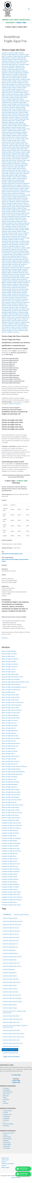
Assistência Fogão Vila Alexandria (10, 238)
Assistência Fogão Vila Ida (16, 267)
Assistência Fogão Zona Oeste (10, 330)
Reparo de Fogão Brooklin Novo (10, 746)
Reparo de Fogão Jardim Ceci (9, 787)
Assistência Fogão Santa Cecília (17, 218)
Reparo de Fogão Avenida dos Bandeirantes (13, 771)
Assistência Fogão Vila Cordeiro (19, 249)
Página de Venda (15, 1177)
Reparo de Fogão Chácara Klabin (10, 707)
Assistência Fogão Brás (9, 969)
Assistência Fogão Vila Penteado (18, 297)
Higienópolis (6, 1118)
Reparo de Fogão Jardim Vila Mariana (11, 705)
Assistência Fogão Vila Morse (18, 287)
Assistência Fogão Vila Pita (19, 304)
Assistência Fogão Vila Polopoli (10, 305)
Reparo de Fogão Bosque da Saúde (11, 792)
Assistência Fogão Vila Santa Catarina (19, 314)
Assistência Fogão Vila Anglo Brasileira (19, 243)
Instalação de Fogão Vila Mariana (10, 884)
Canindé (5, 1112)
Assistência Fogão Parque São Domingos (12, 205)
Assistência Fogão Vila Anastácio (10, 241)
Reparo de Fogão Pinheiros (9, 741)
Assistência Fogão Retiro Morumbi (11, 216)
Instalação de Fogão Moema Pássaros (12, 899)
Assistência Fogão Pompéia (18, 211)
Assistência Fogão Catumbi (23, 86)
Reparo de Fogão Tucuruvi (9, 669)
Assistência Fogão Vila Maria (17, 276)
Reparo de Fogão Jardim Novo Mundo (12, 799)
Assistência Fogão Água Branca (10, 54)
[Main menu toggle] (28, 9)
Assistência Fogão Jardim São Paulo (11, 170)
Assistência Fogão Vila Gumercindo (11, 264)
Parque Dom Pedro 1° (9, 1133)
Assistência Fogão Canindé (10, 985)
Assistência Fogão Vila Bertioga (10, 244)
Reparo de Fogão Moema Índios (10, 735)
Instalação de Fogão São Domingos (11, 843)
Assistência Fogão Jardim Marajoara (11, 158)
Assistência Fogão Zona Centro (13, 327)
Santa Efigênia (7, 1144)
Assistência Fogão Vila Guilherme (21, 262)
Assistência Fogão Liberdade (19, 178)
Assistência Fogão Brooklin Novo (11, 963)
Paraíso (5, 1135)
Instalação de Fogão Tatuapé (9, 876)
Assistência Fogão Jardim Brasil (19, 135)
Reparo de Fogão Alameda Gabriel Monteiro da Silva (15, 682)
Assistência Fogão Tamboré (22, 229)
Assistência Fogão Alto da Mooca (11, 931)
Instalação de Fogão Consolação (10, 887)
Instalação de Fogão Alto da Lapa (10, 848)
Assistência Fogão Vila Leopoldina (11, 274)
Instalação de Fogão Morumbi (9, 853)
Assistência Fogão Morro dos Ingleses (12, 185)
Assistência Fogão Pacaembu (11, 188)
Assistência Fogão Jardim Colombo (11, 137)
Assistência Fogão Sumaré (19, 226)
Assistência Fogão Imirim (8, 120)
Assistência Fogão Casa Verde (10, 992)
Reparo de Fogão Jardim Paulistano (11, 684)
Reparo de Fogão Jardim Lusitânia (11, 810)
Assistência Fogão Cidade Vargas (10, 105)
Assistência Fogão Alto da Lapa (10, 61)
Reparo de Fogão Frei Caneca (9, 720)
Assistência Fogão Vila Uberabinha (17, 323)
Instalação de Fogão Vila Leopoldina (11, 838)
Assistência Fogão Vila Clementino (11, 248)
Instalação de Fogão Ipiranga (9, 881)
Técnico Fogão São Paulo (13, 50)
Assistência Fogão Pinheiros (9, 208)
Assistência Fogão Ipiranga (9, 124)
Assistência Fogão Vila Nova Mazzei (11, 292)
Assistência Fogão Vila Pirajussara (14, 302)
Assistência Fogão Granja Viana (10, 115)
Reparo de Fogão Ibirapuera (9, 733)
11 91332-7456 (16, 1080)
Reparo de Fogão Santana (8, 671)
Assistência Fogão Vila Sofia (14, 319)
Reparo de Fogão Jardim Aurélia (10, 700)
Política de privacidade (8, 1163)
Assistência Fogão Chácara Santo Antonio (13, 1036)
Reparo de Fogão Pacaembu (9, 802)
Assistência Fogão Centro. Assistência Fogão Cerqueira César (14, 1011)
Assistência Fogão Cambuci (10, 976)
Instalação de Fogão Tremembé (10, 846)
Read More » (5, 638)
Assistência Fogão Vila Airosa (18, 236)
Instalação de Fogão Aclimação (10, 879)
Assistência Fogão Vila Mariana (19, 279)
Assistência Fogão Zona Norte (20, 328)
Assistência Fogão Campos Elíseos (11, 79)
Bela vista (6, 1095)
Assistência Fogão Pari (19, 193)
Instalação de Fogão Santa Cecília (11, 863)
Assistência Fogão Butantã (14, 76)
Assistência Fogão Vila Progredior (18, 307)
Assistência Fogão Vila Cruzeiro (10, 251)
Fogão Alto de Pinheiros (13, 332)
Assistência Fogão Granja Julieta (20, 114)
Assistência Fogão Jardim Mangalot (20, 157)
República (6, 1140)
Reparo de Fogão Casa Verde (9, 666)
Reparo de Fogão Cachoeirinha (10, 664)
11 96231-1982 (20, 23)
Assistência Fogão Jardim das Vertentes (19, 145)
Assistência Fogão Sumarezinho (10, 228)
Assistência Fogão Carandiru (14, 81)
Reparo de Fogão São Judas (9, 779)
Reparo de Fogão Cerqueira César (11, 712)
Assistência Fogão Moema (9, 183)
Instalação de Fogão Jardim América (11, 905)
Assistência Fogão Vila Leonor (20, 272)
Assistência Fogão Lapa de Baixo (17, 175)
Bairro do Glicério (7, 1092)
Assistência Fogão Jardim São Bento (16, 168)
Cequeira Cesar (7, 1114)
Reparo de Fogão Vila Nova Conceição (12, 812)
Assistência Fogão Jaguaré (9, 129)
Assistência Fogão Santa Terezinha (11, 219)
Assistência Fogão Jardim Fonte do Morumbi (18, 150)
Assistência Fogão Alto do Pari (18, 62)
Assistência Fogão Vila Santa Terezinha (12, 315)
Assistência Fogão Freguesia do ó (20, 110)
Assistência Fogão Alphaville (10, 918)
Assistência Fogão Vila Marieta (10, 281)
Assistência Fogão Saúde (12, 224)
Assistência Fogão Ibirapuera (21, 119)
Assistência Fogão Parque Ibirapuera (11, 200)
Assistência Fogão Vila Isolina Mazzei (11, 271)
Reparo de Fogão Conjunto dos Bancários (13, 702)
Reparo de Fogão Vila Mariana (9, 725)
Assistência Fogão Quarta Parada (10, 213)
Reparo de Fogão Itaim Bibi (9, 758)
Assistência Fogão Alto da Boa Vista (16, 59)
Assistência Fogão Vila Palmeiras (10, 295)
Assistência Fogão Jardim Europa (10, 147)
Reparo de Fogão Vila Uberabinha (10, 797)
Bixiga (4, 1097)
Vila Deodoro (6, 1148)
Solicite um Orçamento (15, 403)
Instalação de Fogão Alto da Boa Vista (12, 825)
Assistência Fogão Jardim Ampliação (11, 132)
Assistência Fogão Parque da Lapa (11, 195)
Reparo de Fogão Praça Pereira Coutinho (12, 805)
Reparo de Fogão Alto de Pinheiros (11, 738)
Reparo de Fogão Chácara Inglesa (11, 789)
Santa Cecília (6, 1142)
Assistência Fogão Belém (8, 67)
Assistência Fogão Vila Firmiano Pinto (11, 257)
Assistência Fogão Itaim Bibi (14, 125)
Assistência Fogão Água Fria (10, 1049)
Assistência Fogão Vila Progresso (10, 309)
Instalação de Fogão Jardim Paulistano (12, 897)
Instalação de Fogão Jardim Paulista (11, 892)
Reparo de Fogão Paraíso (8, 692)
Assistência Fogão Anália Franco (10, 64)
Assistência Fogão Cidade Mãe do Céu (12, 1043)
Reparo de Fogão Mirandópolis (10, 784)
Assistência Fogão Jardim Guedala (11, 152)
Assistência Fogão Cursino (9, 109)
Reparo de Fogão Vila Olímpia (9, 776)
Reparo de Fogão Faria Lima (9, 723)
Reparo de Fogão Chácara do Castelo (11, 710)
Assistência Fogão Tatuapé (9, 231)
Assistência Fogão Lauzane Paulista (11, 176)
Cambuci (5, 1103)
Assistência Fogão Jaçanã (18, 127)
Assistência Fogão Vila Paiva (19, 294)
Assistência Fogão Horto (15, 117)
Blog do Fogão (5, 1167)
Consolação (6, 1116)
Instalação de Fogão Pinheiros (10, 889)
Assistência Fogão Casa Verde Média (12, 1001)
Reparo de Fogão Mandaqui (9, 651)
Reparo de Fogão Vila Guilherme (10, 659)
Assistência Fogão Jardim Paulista (16, 162)
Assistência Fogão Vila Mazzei (20, 284)
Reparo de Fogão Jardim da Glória (11, 697)
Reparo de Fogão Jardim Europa (10, 815)
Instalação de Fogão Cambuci (9, 874)
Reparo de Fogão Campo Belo (9, 751)
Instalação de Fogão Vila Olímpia (10, 833)
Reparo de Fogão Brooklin (8, 748)
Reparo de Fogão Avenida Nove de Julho (12, 676)
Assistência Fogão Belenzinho (10, 947)
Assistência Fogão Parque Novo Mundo (17, 203)
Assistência (5, 53)
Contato (4, 1165)
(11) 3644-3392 (16, 1075)
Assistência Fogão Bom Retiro (16, 69)
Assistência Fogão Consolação (17, 107)
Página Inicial (5, 1158)
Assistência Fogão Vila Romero (10, 312)
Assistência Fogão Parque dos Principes (17, 198)
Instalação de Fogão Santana (9, 861)
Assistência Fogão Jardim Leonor (10, 155)
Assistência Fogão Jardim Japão (20, 153)
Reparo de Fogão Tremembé (9, 653)
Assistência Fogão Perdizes (22, 206)
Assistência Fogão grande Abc (10, 112)
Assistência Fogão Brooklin (15, 72)
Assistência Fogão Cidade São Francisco (18, 104)
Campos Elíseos (7, 1110)
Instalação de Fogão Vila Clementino (11, 828)
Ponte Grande (7, 1136)
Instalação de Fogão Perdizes (9, 840)
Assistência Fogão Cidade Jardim (10, 100)
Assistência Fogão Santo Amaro (18, 221)
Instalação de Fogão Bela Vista (10, 866)
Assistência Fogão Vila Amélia (16, 239)
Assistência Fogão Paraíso (13, 191)
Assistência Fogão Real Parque (19, 214)
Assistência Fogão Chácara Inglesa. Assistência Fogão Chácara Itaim (15, 1026)
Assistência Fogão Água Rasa (15, 56)
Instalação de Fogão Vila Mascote (11, 871)
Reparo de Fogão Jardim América (10, 756)
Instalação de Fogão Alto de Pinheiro (11, 851)
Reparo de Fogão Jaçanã (8, 656)
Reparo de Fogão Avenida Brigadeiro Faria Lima (14, 687)
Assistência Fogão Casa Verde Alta (12, 995)
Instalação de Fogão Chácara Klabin (11, 822)
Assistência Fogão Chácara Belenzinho (12, 91)
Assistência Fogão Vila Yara (9, 325)
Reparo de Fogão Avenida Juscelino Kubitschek (14, 766)
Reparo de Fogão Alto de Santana (10, 761)
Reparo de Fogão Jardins (8, 753)
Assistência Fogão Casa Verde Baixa (14, 84)
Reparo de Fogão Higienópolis (9, 730)
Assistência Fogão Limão (8, 180)
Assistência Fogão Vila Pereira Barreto (12, 299)
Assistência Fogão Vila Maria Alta (10, 277)
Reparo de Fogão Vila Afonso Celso (11, 689)
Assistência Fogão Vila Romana (20, 310)
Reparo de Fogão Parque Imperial (10, 782)
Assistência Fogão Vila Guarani (14, 261)
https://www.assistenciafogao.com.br (12, 553)
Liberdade (6, 1120)
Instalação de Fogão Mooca (9, 856)
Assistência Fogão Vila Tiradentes (10, 322)
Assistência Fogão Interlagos (16, 122)
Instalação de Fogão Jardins (9, 835)
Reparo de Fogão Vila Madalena (10, 715)
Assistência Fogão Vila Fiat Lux (18, 256)
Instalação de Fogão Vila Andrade (10, 869)
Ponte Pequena (7, 1138)
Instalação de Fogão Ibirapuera (10, 830)
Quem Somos (5, 1160)
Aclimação (6, 1088)
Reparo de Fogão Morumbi (9, 728)
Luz (4, 1122)
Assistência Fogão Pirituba (13, 209)
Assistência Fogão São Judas (9, 223)
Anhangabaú (6, 1090)
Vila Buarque (6, 1146)
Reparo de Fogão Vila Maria (9, 661)
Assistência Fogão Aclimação (16, 53)
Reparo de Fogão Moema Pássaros (11, 743)
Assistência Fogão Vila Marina (15, 282)
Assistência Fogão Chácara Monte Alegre (13, 1033)
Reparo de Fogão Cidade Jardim (10, 674)
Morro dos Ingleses (8, 1123)
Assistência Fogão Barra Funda (11, 940)
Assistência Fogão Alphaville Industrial (12, 921)
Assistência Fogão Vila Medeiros (10, 285)
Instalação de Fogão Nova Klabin (10, 820)
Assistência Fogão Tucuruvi (15, 233)
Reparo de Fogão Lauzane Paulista (11, 817)
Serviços (4, 1161)
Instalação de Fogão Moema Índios (11, 894)
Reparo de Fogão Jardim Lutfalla (10, 694)
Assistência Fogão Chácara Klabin (11, 1030)
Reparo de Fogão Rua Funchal (10, 764)
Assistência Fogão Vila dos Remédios (12, 254)
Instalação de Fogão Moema (9, 902)
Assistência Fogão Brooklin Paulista (12, 966)
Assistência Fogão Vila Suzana (19, 320)
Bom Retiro (6, 1099)
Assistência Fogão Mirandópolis (16, 181)
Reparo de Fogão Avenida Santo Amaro (12, 774)
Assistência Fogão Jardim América (17, 130)
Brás (4, 1101)
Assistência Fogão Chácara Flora (11, 1022)
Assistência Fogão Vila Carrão (17, 246)
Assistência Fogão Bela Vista (16, 66)
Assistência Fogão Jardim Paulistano (11, 163)
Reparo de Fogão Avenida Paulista (11, 718)
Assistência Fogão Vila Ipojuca (20, 269)
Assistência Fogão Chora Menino (15, 99)
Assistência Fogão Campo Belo (19, 77)
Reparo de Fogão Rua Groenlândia (11, 679)
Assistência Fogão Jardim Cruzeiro (16, 140)
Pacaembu (6, 1125)
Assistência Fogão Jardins (16, 173)
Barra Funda (6, 1093)
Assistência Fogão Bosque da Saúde (11, 71)
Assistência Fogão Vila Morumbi (10, 289)
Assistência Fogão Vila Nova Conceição (17, 290)
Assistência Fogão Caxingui (9, 87)
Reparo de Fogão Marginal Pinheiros (11, 769)
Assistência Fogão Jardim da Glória (11, 142)
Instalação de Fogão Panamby (10, 858)
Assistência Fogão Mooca (23, 183)
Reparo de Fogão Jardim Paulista (10, 807)
